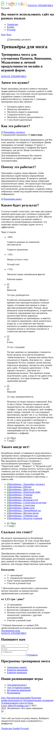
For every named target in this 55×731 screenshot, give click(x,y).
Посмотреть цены (10, 630)
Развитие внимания (17, 672)
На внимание (13, 693)
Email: (4, 705)
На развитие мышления (19, 690)
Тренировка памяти (17, 667)
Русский (11, 29)
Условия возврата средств (14, 703)
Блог (3, 34)
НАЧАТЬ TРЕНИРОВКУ (40, 5)
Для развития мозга (17, 685)
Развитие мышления (17, 670)
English (10, 27)
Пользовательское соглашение (38, 700)
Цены (30, 703)
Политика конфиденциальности (21, 699)
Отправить (32, 655)
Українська (12, 24)
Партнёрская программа (18, 697)
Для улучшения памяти (18, 687)
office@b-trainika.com (18, 705)
